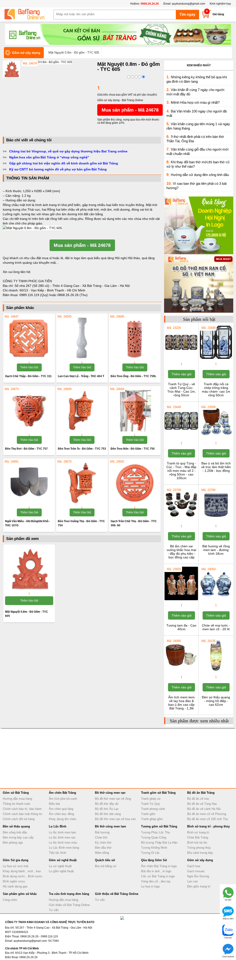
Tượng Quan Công (153, 837)
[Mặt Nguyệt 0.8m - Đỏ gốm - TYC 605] (47, 62)
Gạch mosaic (196, 871)
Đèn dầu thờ (103, 847)
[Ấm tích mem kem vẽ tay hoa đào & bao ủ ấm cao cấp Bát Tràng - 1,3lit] (181, 671)
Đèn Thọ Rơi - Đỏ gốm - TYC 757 (26, 448)
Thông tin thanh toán (16, 804)
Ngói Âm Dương (198, 876)
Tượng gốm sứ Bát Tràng (159, 826)
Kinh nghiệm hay (220, 3)
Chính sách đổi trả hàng (19, 819)
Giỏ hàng (218, 14)
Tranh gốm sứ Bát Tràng (158, 792)
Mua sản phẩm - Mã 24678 (130, 109)
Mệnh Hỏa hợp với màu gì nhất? (195, 102)
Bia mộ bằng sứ (105, 866)
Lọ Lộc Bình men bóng (64, 847)
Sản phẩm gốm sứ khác (20, 894)
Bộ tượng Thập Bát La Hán (159, 842)
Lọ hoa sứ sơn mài (15, 866)
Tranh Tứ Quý (150, 804)
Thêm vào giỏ (29, 367)
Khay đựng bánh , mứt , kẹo (22, 871)
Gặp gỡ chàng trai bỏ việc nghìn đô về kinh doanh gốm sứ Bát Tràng (63, 163)
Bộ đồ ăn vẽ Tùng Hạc (202, 804)
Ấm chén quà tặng (61, 809)
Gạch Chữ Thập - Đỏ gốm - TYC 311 (28, 376)
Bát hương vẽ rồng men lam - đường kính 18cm (216, 549)
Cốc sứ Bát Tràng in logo (158, 876)
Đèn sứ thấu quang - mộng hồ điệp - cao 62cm (216, 700)
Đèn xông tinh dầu (15, 832)
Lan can (192, 881)
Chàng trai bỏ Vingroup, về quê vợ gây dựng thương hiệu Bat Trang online (68, 151)
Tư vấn (54, 910)
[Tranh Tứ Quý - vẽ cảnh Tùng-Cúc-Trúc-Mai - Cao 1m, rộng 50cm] (181, 358)
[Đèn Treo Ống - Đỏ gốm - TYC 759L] (135, 338)
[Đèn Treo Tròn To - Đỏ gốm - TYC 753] (82, 410)
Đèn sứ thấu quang (16, 826)
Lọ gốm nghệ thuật (61, 871)
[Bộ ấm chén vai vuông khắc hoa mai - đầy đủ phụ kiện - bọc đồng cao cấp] (181, 520)
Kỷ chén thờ (103, 842)
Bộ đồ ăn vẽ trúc (198, 798)
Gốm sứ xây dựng (200, 860)
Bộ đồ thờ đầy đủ (106, 804)
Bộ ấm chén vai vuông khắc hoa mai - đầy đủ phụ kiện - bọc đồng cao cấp (181, 551)
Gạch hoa (193, 866)
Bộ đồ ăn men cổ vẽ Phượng (206, 814)
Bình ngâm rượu (14, 881)
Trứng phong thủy (199, 847)
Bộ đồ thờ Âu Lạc (107, 809)
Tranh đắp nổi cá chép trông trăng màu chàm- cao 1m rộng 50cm (216, 389)
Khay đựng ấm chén (62, 819)
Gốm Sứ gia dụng (15, 860)
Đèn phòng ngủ (13, 842)
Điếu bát (54, 804)
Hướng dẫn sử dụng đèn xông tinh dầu (200, 175)
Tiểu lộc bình (57, 852)
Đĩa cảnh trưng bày (200, 852)
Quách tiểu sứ (105, 860)
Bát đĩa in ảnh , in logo (156, 871)
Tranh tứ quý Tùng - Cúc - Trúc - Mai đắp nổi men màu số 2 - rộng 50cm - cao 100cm (181, 470)
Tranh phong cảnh (153, 809)
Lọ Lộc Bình (57, 826)
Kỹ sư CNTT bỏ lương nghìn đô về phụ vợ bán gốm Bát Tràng (58, 169)
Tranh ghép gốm (152, 819)
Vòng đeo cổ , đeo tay (156, 881)
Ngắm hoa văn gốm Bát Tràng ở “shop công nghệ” (49, 157)
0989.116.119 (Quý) (34, 295)
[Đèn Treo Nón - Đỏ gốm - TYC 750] (135, 410)
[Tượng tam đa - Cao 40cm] (181, 599)
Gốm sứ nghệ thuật (63, 860)
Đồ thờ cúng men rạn (110, 792)
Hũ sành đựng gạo (15, 886)
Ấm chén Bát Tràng (62, 792)
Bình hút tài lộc (197, 842)
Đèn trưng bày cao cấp (18, 837)
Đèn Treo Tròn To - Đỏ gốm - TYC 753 (82, 448)
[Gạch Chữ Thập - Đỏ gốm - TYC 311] (29, 338)
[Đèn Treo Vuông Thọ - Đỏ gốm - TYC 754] (82, 483)
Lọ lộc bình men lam (62, 832)
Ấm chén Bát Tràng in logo (159, 866)
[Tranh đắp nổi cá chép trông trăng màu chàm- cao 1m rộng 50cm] (216, 358)
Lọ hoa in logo (150, 886)
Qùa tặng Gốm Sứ (154, 860)
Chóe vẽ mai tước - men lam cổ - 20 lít (216, 627)
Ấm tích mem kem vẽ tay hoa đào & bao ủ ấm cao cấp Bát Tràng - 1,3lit (181, 702)
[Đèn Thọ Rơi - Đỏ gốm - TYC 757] (29, 410)
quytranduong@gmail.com (188, 3)
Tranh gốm (148, 814)
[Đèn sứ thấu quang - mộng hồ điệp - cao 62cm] (216, 671)
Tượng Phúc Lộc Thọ (155, 832)
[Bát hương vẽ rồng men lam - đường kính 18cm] (216, 520)
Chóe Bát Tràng (197, 837)
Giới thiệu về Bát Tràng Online (69, 905)
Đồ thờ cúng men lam (110, 826)
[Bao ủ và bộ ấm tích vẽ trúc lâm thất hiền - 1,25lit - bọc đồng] (216, 437)
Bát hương (102, 832)
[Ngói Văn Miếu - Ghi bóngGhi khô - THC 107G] (29, 483)
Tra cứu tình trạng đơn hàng (69, 894)
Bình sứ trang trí (198, 832)
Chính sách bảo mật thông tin (22, 814)
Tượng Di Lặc (150, 852)
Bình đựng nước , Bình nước (22, 876)
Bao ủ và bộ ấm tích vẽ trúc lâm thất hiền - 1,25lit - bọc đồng (216, 466)
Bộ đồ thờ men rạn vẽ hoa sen (115, 819)
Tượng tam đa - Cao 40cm (181, 627)
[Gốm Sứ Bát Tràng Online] (28, 14)
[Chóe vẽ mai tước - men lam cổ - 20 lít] (216, 599)
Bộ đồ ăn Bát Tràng (201, 792)
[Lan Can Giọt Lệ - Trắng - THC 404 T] (82, 338)
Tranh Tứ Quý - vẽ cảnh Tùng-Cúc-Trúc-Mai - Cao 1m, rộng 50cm (181, 389)
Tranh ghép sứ (151, 798)
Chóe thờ (101, 837)
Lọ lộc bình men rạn (62, 837)
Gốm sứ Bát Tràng (16, 792)
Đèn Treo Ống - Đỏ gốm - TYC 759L (133, 376)
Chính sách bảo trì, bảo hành (22, 809)
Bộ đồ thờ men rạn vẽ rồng (113, 798)
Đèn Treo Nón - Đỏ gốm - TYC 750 (133, 448)
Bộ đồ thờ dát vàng (108, 814)
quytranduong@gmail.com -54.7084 (36, 940)
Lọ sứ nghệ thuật (60, 866)
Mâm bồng (102, 852)
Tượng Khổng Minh (154, 847)
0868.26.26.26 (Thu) (72, 295)
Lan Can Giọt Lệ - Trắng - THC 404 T (81, 376)
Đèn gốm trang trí (198, 886)
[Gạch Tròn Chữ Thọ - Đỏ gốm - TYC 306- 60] (135, 483)
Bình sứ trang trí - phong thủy (208, 826)
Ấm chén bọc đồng (61, 814)
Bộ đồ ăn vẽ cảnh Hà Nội (204, 809)
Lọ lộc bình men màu (63, 842)
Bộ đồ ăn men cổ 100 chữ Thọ (207, 819)
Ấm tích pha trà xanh (63, 798)
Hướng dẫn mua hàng (17, 798)
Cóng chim (10, 900)
